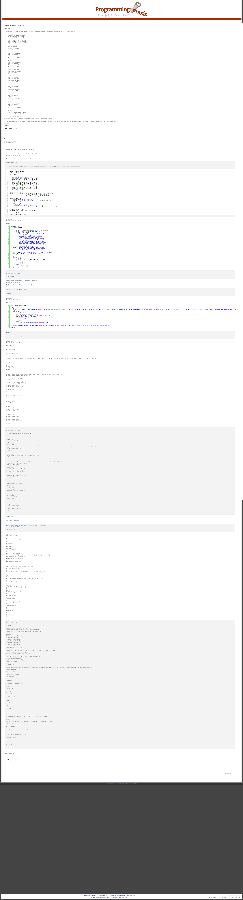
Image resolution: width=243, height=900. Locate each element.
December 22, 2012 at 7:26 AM (13, 517)
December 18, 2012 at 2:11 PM (13, 282)
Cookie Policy (125, 897)
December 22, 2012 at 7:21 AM (13, 430)
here (16, 276)
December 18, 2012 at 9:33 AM (13, 155)
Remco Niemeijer (10, 162)
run (70, 121)
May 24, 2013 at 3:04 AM (11, 535)
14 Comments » (9, 143)
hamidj (7, 272)
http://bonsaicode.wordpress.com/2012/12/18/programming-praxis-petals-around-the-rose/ (42, 166)
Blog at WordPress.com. (111, 783)
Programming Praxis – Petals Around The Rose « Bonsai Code (22, 153)
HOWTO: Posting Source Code (21, 18)
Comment (228, 773)
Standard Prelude (36, 18)
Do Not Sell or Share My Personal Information (127, 783)
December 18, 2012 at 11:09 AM (13, 220)
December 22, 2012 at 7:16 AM (13, 342)
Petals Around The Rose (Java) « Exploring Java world (20, 280)
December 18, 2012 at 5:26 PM (13, 290)
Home (4, 18)
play (9, 118)
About (9, 18)
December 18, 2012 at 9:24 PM (13, 334)
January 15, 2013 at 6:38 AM (12, 526)
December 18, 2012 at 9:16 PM (13, 299)
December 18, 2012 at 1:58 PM (13, 273)
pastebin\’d (16, 520)
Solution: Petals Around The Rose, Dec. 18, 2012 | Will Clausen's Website (25, 525)
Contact (53, 18)
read (31, 118)
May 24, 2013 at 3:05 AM (11, 622)
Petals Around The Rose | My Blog (15, 289)
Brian (7, 298)
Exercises (11, 142)
